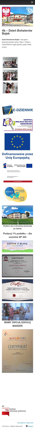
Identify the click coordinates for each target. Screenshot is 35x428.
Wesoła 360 (29, 423)
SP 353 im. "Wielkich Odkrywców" (17, 22)
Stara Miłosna (21, 423)
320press (30, 426)
